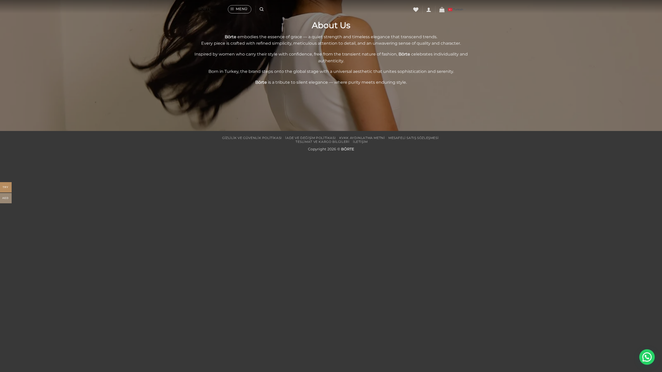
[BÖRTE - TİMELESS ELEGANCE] (207, 9)
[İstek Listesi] (415, 9)
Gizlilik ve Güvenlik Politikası (252, 138)
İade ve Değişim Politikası (310, 138)
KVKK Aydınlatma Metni (362, 138)
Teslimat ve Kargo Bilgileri (323, 142)
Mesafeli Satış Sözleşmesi (413, 138)
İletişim (360, 142)
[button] (240, 9)
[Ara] (262, 9)
